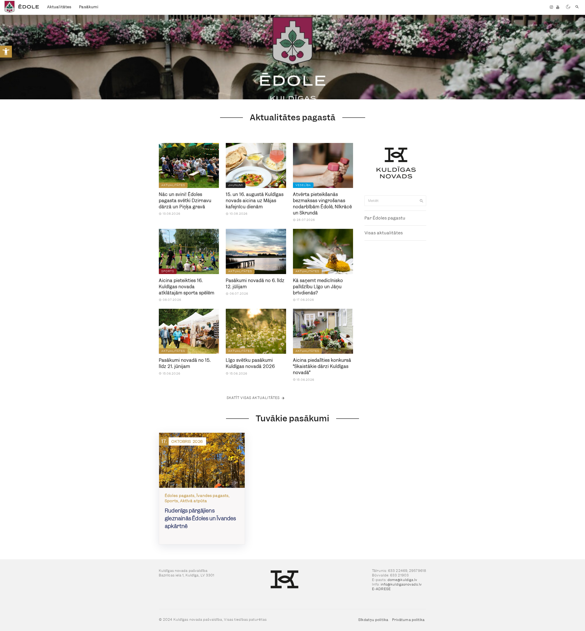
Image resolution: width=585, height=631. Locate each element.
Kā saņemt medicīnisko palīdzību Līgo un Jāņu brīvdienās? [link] (318, 287)
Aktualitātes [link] (59, 6)
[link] (6, 52)
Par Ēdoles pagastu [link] (384, 218)
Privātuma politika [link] (408, 620)
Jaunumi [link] (235, 185)
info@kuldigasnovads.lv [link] (401, 584)
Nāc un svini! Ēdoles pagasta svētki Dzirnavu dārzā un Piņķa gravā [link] (185, 201)
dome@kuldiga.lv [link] (402, 580)
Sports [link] (167, 271)
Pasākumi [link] (88, 6)
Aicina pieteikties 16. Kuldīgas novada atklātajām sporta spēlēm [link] (186, 287)
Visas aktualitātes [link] (383, 233)
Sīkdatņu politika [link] (373, 620)
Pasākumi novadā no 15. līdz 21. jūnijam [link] (185, 363)
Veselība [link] (303, 185)
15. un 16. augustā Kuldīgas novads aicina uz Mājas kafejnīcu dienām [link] (255, 201)
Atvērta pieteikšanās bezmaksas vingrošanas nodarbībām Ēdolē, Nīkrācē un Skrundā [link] (322, 204)
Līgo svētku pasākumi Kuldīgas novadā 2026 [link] (250, 363)
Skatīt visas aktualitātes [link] (253, 398)
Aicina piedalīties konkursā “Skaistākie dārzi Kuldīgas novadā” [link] (322, 366)
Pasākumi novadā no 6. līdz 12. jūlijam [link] (255, 284)
